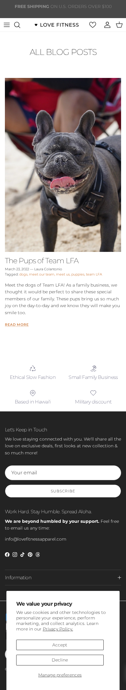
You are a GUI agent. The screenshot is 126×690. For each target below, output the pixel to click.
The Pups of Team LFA (42, 260)
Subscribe (63, 491)
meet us (63, 274)
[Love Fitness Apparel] (57, 25)
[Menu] (6, 25)
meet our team (41, 274)
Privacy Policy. (58, 629)
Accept (59, 645)
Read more (17, 325)
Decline (60, 660)
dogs (23, 274)
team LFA (94, 274)
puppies (77, 274)
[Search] (20, 25)
